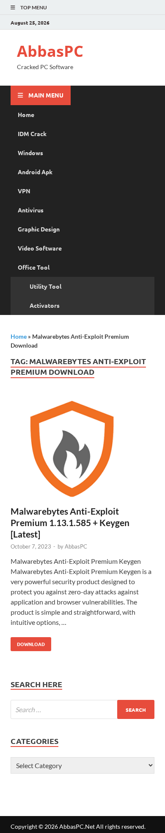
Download (28, 642)
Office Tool (34, 267)
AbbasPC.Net (77, 826)
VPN (24, 191)
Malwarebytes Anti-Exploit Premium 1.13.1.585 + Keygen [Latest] (70, 523)
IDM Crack (32, 133)
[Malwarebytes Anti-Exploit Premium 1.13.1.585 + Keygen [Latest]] (82, 450)
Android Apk (35, 172)
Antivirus (31, 210)
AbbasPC (50, 51)
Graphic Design (39, 229)
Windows (30, 152)
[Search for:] (82, 709)
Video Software (40, 248)
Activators (45, 305)
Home (26, 114)
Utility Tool (45, 286)
